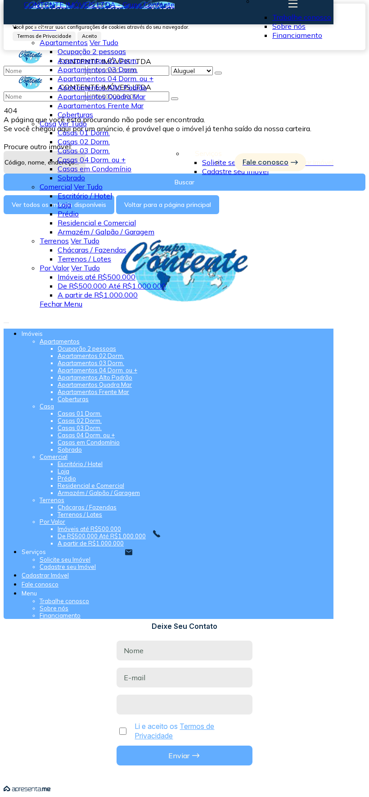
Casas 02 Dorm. (84, 141)
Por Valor (54, 267)
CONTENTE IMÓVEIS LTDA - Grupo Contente (99, 4)
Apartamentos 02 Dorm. (98, 60)
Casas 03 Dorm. (84, 150)
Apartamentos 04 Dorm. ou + (105, 78)
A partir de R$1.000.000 (98, 294)
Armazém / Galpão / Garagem (106, 231)
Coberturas (75, 114)
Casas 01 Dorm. (84, 132)
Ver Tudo (104, 42)
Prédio (68, 213)
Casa (48, 123)
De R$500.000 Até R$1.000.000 (112, 285)
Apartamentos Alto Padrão (102, 87)
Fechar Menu (61, 303)
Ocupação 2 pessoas (92, 51)
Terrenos (54, 240)
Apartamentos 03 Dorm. (98, 69)
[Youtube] (185, 356)
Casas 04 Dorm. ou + (92, 159)
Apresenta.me (27, 788)
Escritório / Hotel (85, 195)
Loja (64, 204)
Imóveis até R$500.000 (96, 276)
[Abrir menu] (6, 320)
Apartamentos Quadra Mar (101, 96)
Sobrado (71, 177)
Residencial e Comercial (97, 222)
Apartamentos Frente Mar (101, 105)
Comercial (56, 186)
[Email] (185, 364)
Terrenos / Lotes (84, 258)
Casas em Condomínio (94, 168)
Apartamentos (64, 42)
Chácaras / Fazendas (92, 249)
